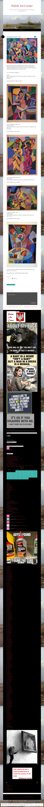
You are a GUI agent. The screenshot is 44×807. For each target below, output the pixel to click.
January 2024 (9, 601)
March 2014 (9, 712)
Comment (33, 302)
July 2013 (8, 720)
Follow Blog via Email (11, 429)
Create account (9, 723)
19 (35, 474)
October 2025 (9, 578)
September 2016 (10, 679)
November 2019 (9, 656)
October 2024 (9, 591)
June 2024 (9, 595)
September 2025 (10, 579)
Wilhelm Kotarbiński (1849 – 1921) (12, 508)
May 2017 (8, 670)
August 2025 (9, 580)
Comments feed (9, 726)
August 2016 (9, 680)
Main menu (22, 30)
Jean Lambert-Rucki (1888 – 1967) (14, 306)
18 (30, 474)
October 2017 (9, 665)
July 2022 (8, 621)
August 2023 (9, 606)
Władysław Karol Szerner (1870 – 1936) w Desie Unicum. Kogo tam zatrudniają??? (20, 465)
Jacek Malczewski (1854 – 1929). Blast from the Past (15, 466)
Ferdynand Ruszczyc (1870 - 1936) (12, 502)
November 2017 (9, 664)
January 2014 (9, 714)
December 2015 (9, 689)
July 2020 (8, 647)
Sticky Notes (9, 505)
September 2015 (10, 692)
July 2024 (8, 594)
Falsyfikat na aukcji (10, 462)
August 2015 (9, 693)
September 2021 (10, 632)
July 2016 (8, 681)
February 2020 (9, 653)
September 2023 (10, 605)
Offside (8, 492)
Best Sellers (9, 486)
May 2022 (8, 623)
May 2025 (8, 583)
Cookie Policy (22, 805)
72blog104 (11, 516)
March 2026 (9, 572)
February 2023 (9, 613)
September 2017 (10, 666)
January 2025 (9, 588)
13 (8, 474)
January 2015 (9, 701)
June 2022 (9, 622)
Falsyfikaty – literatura (10, 489)
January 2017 (9, 675)
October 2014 (9, 704)
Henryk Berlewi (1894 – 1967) (12, 457)
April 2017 (9, 671)
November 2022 (9, 616)
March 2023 (9, 612)
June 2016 (9, 682)
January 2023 (9, 614)
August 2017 (9, 667)
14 (13, 474)
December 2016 (9, 676)
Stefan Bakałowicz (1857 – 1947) (30, 306)
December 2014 (9, 702)
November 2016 (9, 677)
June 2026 (9, 569)
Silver (8, 499)
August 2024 (9, 593)
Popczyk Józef (12, 284)
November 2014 (9, 703)
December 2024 (9, 589)
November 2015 (9, 690)
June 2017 (9, 669)
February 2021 (9, 639)
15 (17, 474)
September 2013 (10, 719)
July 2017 (8, 668)
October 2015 (9, 691)
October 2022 (9, 617)
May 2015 (8, 697)
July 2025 (8, 581)
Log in (8, 724)
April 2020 (9, 650)
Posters (8, 497)
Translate (14, 443)
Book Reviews (9, 488)
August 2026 (9, 567)
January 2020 (9, 654)
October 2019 (9, 657)
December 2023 (9, 602)
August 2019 (9, 659)
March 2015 (9, 699)
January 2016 (9, 688)
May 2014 (8, 710)
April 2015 (9, 698)
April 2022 (9, 624)
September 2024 (10, 592)
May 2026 (8, 570)
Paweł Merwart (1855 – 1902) (12, 507)
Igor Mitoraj (9, 491)
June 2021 (9, 635)
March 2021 (9, 638)
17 (26, 474)
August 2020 (9, 646)
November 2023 (9, 603)
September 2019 (10, 658)
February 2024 (9, 600)
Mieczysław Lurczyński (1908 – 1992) (13, 512)
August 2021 (9, 633)
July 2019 (8, 660)
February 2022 (9, 626)
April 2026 (9, 571)
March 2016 (9, 686)
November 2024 (9, 590)
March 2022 (9, 625)
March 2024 (9, 599)
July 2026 (8, 568)
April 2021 (9, 637)
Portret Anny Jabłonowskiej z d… (20, 528)
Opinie (8, 493)
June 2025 (9, 582)
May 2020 (8, 649)
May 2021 (8, 636)
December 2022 (9, 615)
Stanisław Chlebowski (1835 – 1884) (13, 456)
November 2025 (9, 577)
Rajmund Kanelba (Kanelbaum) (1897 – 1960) (14, 458)
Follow (9, 435)
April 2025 (9, 584)
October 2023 (9, 604)
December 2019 (9, 655)
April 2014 (9, 711)
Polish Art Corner (22, 6)
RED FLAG (9, 498)
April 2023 (9, 611)
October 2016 (9, 678)
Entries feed (9, 725)
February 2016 (9, 687)
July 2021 (8, 634)
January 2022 (9, 627)
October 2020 (9, 644)
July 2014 (8, 708)
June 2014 (9, 709)
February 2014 (9, 713)
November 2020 (9, 643)
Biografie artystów (10, 487)
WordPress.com (9, 727)
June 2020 (9, 648)
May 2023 (8, 610)
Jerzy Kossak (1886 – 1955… (19, 522)
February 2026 (9, 573)
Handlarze (9, 490)
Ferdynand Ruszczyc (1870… (19, 516)
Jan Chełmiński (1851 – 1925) (12, 464)
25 (30, 476)
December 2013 (9, 715)
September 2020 (10, 645)
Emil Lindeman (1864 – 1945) (12, 463)
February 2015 (9, 700)
